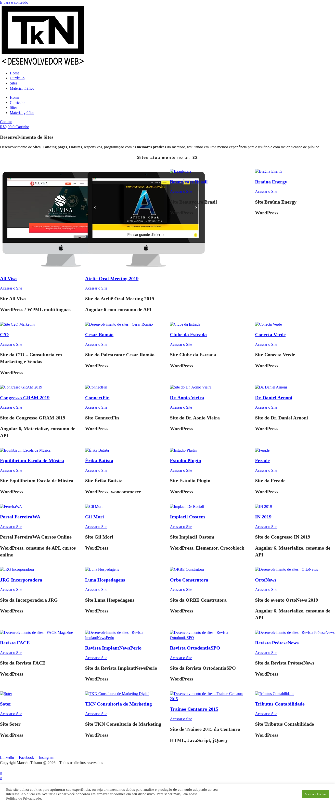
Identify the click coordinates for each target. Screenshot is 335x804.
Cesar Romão (99, 334)
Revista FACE (15, 642)
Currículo (17, 78)
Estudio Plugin (185, 460)
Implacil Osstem (187, 516)
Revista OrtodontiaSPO (195, 648)
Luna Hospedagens (105, 579)
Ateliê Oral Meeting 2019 (112, 278)
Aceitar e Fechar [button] (315, 794)
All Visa (8, 278)
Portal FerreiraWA (20, 516)
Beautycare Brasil (189, 181)
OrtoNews (265, 579)
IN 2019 (263, 516)
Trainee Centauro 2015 (194, 709)
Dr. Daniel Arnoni (273, 397)
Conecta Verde (270, 334)
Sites (13, 83)
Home (14, 73)
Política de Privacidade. (24, 798)
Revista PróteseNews (277, 642)
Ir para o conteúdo (14, 2)
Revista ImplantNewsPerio (113, 648)
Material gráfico (22, 88)
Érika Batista (99, 460)
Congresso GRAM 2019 (25, 397)
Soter (5, 704)
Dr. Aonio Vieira (187, 397)
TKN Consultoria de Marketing (118, 704)
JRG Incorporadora (21, 579)
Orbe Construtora (189, 579)
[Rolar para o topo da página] (1, 768)
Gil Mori (94, 516)
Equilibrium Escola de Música (32, 460)
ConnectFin (97, 397)
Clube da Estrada (188, 334)
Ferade (262, 460)
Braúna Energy (271, 181)
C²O (4, 334)
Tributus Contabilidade (280, 704)
